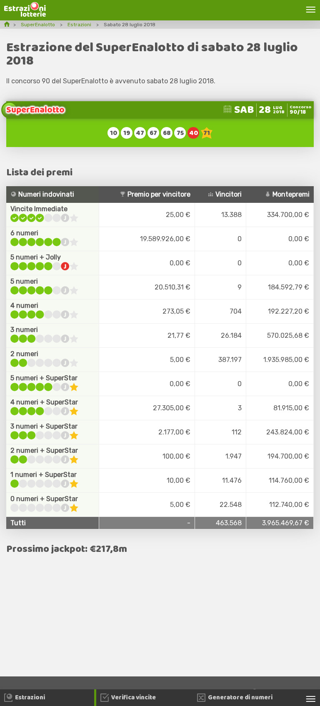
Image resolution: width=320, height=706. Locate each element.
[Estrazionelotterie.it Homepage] (25, 14)
